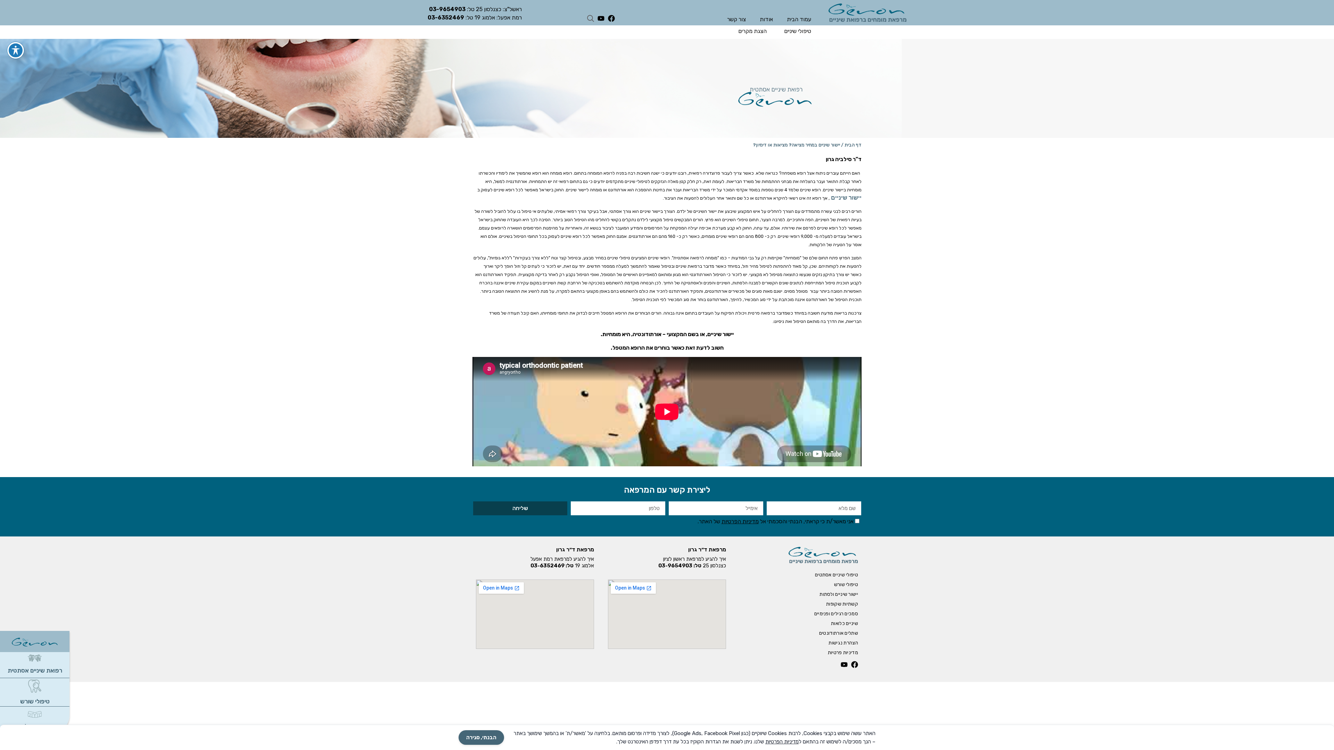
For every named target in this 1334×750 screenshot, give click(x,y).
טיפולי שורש (35, 701)
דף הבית (853, 145)
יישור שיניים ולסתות (839, 594)
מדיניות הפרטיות (740, 521)
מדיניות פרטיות (843, 653)
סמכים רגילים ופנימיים (836, 614)
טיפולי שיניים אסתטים (836, 575)
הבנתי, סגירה (481, 737)
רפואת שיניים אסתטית (35, 670)
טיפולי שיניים (797, 31)
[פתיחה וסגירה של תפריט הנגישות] (15, 50)
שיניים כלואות (844, 623)
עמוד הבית (799, 19)
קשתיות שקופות (842, 604)
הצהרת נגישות (843, 643)
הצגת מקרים (752, 31)
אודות (766, 19)
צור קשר (736, 19)
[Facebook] (611, 18)
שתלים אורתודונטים (838, 633)
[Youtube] (601, 18)
